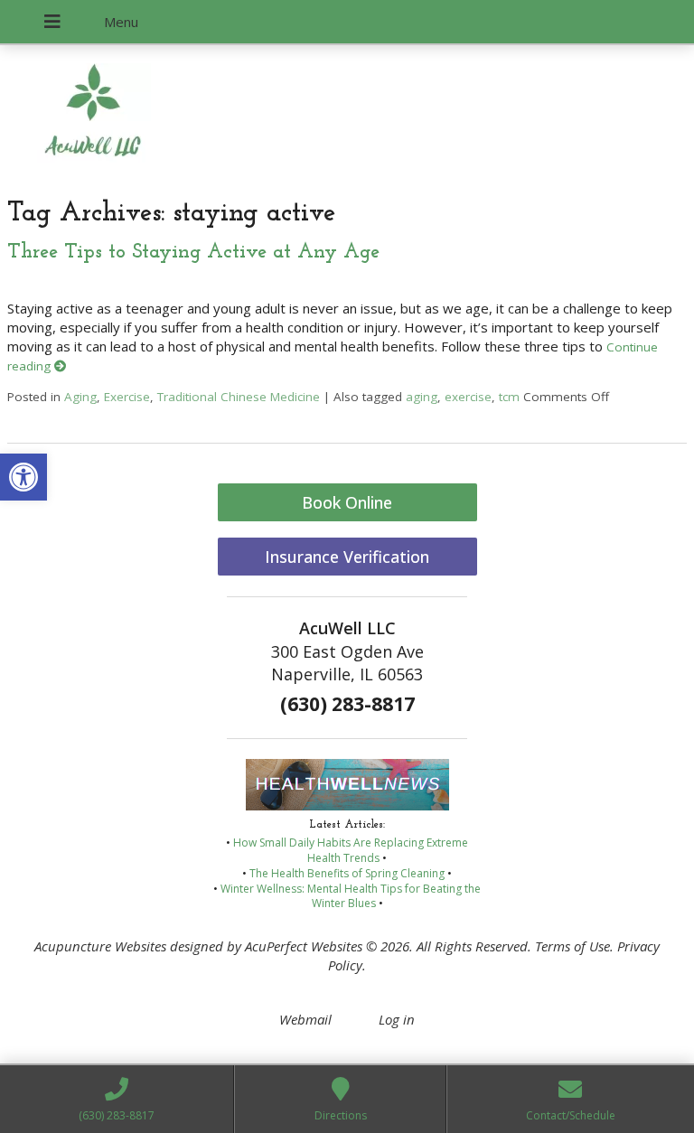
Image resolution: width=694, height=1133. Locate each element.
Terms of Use (572, 946)
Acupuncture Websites (100, 946)
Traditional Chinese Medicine (238, 397)
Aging (80, 397)
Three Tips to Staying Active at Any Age (193, 252)
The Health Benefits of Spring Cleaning (347, 873)
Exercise (127, 397)
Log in (397, 1019)
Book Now (131, 127)
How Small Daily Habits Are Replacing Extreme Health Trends (350, 850)
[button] (23, 477)
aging (421, 397)
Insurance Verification (347, 556)
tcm (509, 397)
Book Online (347, 502)
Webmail (305, 1019)
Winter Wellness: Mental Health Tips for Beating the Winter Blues (350, 896)
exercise (468, 397)
